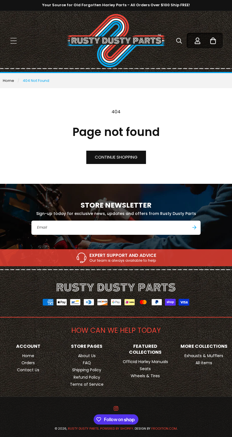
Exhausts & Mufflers (203, 356)
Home (8, 80)
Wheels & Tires (145, 376)
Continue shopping (116, 157)
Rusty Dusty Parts (83, 428)
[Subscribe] (194, 227)
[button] (13, 41)
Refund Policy (87, 377)
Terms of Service (87, 384)
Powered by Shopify (116, 428)
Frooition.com (164, 428)
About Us (87, 356)
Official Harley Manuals (145, 361)
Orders (28, 363)
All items (204, 363)
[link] (116, 257)
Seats (145, 369)
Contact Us (28, 370)
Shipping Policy (86, 370)
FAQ (87, 363)
